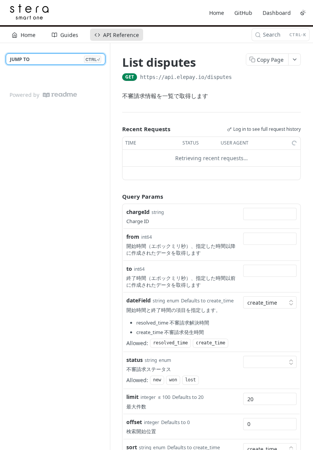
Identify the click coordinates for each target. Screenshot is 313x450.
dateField (138, 300)
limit (132, 396)
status (134, 359)
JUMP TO (55, 59)
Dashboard (277, 12)
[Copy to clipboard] (239, 77)
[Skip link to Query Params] (117, 196)
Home (216, 12)
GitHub (243, 12)
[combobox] (270, 214)
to (129, 268)
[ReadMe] (60, 95)
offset (134, 422)
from (132, 236)
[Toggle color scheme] (303, 12)
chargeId (138, 211)
